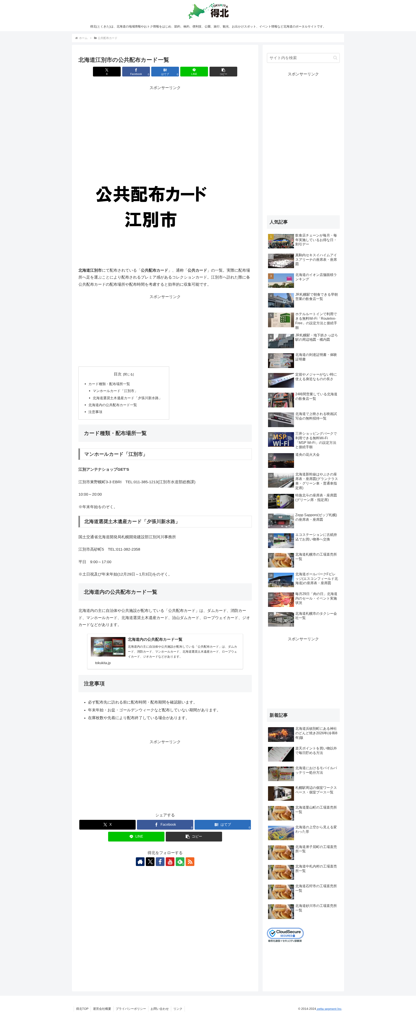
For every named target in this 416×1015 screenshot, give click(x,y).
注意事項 (95, 412)
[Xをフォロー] (150, 861)
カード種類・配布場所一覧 (109, 384)
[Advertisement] (165, 121)
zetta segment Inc (328, 1008)
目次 (118, 374)
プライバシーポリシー (131, 1008)
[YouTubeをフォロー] (170, 861)
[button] (223, 71)
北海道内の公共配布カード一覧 (112, 405)
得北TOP (82, 1008)
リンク (177, 1008)
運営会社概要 (102, 1008)
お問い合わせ (160, 1008)
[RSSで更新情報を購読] (190, 861)
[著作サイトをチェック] (140, 861)
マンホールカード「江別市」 (115, 391)
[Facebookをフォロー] (160, 861)
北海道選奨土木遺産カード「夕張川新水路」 (127, 398)
